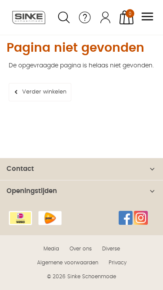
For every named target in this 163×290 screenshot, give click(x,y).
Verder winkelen (44, 92)
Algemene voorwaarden (67, 262)
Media (51, 248)
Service (85, 17)
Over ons (81, 248)
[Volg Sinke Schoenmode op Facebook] (126, 218)
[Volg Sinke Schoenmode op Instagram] (141, 218)
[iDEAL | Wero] (20, 218)
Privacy (117, 262)
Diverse (111, 248)
